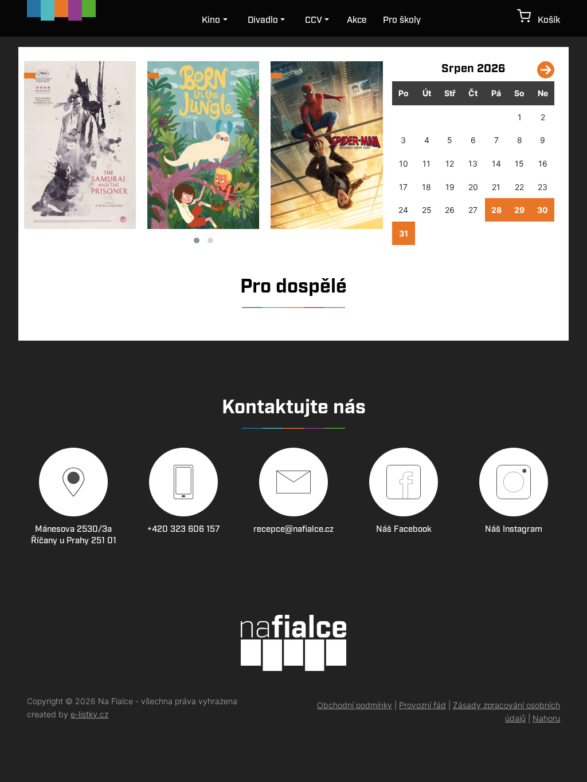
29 (519, 210)
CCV (313, 20)
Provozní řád (422, 705)
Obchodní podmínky (354, 705)
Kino (211, 20)
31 (403, 233)
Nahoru (546, 718)
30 (542, 210)
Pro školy (402, 20)
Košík (545, 20)
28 (496, 210)
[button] (197, 240)
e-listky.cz (89, 714)
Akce (357, 20)
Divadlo (263, 20)
